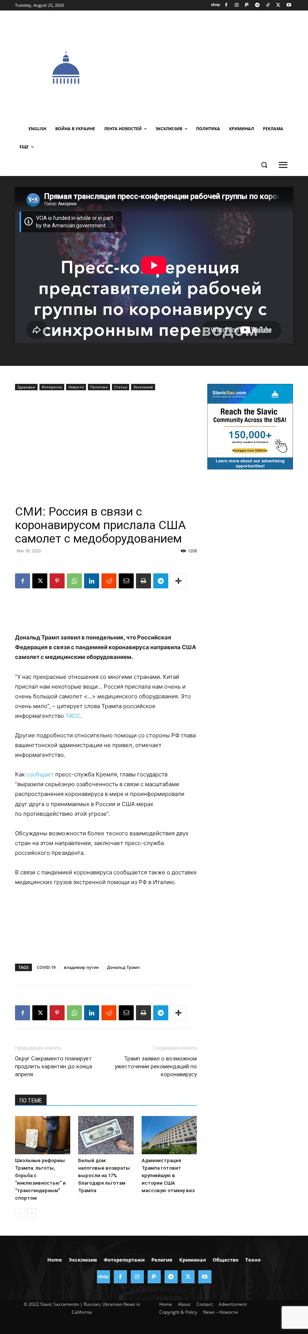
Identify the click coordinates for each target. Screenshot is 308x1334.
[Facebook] (226, 5)
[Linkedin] (91, 580)
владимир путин (81, 967)
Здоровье (26, 387)
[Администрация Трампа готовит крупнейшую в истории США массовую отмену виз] (169, 1135)
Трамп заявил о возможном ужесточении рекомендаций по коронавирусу (156, 1066)
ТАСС (72, 715)
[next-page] (31, 1213)
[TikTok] (268, 5)
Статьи (120, 387)
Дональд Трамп (123, 967)
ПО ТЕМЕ (31, 1101)
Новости (76, 387)
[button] (264, 165)
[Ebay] (215, 5)
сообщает (40, 774)
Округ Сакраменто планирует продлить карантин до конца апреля (53, 1066)
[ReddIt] (108, 580)
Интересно (52, 387)
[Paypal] (247, 5)
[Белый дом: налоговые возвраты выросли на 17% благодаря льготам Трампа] (105, 1135)
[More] (178, 580)
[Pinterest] (57, 580)
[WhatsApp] (74, 580)
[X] (278, 5)
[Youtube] (288, 5)
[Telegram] (257, 5)
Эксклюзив (143, 387)
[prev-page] (19, 1213)
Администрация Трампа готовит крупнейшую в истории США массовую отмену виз (168, 1175)
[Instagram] (236, 5)
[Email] (126, 580)
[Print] (143, 580)
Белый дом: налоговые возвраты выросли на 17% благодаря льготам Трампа (104, 1175)
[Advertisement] (212, 66)
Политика (99, 387)
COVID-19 (46, 967)
